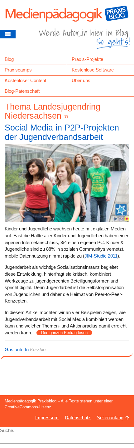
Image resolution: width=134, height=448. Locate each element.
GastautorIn (17, 349)
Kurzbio (37, 349)
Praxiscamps (18, 69)
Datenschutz (78, 417)
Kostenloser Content (25, 80)
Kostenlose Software (93, 69)
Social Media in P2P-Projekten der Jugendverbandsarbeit (62, 132)
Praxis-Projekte (87, 59)
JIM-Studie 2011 (100, 255)
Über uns (81, 80)
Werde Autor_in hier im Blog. (84, 41)
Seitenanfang (110, 417)
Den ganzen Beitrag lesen (64, 332)
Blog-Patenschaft (22, 91)
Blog (9, 59)
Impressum (47, 417)
